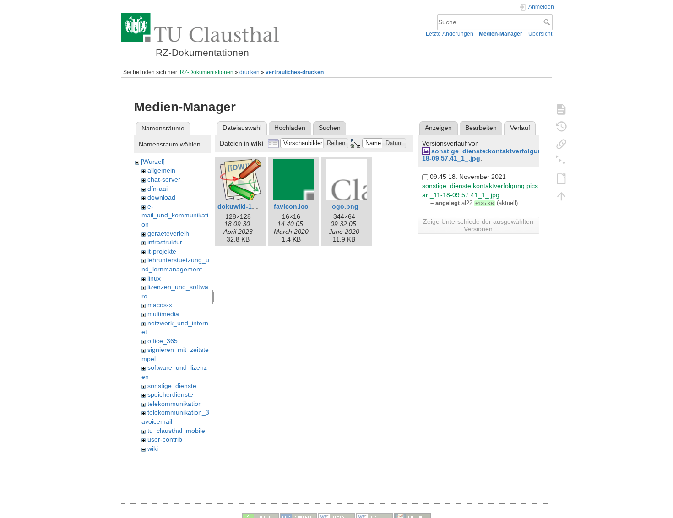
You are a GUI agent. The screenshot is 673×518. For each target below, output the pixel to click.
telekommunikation (174, 403)
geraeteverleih (168, 233)
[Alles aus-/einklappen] (561, 161)
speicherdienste (170, 394)
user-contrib (164, 439)
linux (154, 278)
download (161, 197)
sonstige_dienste (171, 385)
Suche (547, 22)
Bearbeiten (481, 127)
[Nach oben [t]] (561, 196)
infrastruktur (164, 242)
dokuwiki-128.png (245, 206)
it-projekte (161, 251)
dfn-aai (157, 188)
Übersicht (540, 34)
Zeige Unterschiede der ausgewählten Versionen (478, 225)
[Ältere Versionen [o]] (561, 126)
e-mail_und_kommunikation (174, 215)
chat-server (163, 179)
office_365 (162, 341)
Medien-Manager (500, 34)
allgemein (161, 170)
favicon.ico (291, 206)
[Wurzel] (153, 161)
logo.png (344, 206)
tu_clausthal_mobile (176, 430)
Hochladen (289, 127)
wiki (152, 448)
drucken (249, 72)
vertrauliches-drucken (295, 72)
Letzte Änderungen (449, 34)
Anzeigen (438, 127)
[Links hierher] (561, 143)
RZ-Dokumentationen (206, 72)
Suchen (330, 127)
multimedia (163, 314)
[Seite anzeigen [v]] (561, 109)
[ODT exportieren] (561, 178)
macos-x (159, 304)
